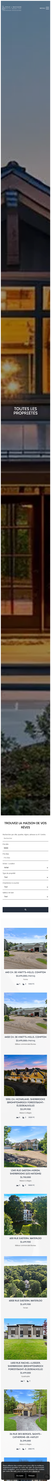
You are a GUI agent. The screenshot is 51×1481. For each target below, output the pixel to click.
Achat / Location (9, 864)
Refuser (31, 1476)
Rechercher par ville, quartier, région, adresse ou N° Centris (24, 835)
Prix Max (6, 854)
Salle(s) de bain (8, 893)
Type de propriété (9, 873)
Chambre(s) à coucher (11, 883)
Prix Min (6, 844)
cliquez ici (35, 1471)
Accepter (19, 1476)
